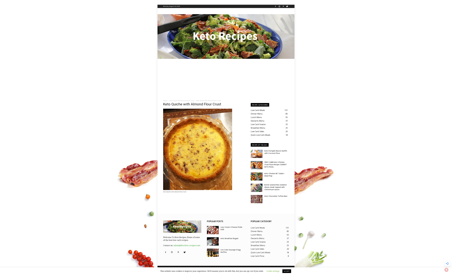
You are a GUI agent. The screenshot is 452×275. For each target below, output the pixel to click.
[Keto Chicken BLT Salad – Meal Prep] (256, 176)
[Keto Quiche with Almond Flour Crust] (197, 189)
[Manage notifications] (446, 270)
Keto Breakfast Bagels (229, 238)
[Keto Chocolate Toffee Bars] (256, 199)
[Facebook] (275, 6)
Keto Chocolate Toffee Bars (275, 196)
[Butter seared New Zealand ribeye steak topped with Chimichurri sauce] (256, 188)
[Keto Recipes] (226, 36)
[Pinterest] (283, 6)
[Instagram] (279, 6)
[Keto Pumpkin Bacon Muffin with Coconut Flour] (256, 154)
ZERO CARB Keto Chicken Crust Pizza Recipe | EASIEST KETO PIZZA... (275, 164)
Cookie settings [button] (272, 271)
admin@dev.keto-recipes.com (186, 245)
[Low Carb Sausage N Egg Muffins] (213, 253)
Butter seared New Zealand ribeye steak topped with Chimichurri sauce (275, 187)
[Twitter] (287, 6)
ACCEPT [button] (287, 271)
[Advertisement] (226, 76)
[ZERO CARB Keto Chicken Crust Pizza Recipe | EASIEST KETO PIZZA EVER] (256, 165)
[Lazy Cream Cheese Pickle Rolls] (213, 230)
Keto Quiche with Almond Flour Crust (182, 101)
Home (165, 101)
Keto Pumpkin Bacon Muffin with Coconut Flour (275, 152)
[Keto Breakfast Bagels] (213, 241)
